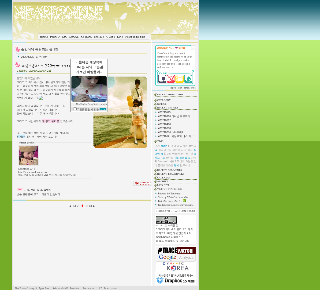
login (180, 88)
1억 (183, 153)
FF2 (170, 145)
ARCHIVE (162, 181)
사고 (183, 149)
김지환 (184, 145)
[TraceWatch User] (176, 252)
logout (173, 88)
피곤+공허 (42, 56)
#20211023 (164, 112)
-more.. (180, 94)
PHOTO (55, 36)
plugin (164, 145)
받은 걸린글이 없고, (28, 194)
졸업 (39, 189)
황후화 (167, 153)
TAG (64, 36)
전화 (33, 189)
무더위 (181, 161)
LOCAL (73, 36)
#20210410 (164, 124)
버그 (190, 149)
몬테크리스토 (165, 165)
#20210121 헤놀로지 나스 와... (175, 136)
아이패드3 (170, 161)
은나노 (169, 157)
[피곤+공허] (47, 68)
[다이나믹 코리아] (175, 270)
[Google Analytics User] (176, 260)
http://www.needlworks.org (33, 171)
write (193, 88)
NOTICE (99, 36)
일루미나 (185, 165)
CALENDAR (163, 177)
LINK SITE (163, 185)
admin (187, 88)
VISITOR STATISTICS (169, 189)
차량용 (189, 161)
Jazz (161, 161)
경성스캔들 (180, 157)
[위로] (143, 184)
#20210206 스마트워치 (171, 132)
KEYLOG (86, 36)
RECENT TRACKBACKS (170, 174)
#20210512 (164, 120)
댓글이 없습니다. (51, 194)
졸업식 (47, 189)
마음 (26, 189)
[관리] (184, 47)
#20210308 (164, 128)
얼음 (176, 145)
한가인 (189, 153)
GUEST (110, 36)
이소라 (176, 153)
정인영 (192, 145)
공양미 (162, 149)
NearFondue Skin (135, 36)
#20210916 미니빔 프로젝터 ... (175, 116)
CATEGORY (164, 100)
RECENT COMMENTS (169, 170)
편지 (176, 165)
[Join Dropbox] (175, 283)
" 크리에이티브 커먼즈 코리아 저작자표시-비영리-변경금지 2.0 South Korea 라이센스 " (174, 233)
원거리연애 (173, 149)
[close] (103, 109)
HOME (44, 36)
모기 (157, 145)
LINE (120, 36)
